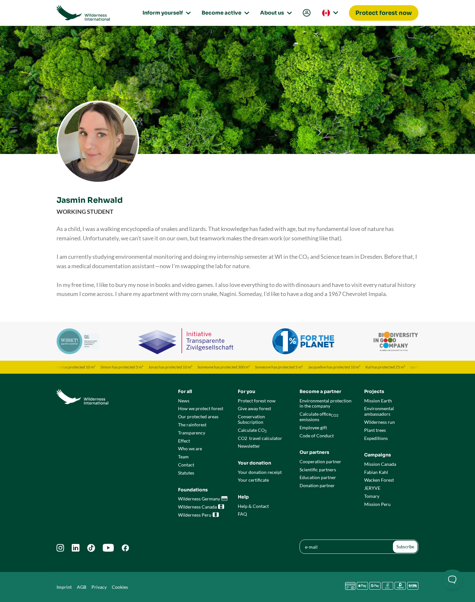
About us (275, 12)
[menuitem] (306, 13)
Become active (224, 12)
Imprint (64, 587)
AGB (81, 587)
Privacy (99, 587)
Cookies (120, 587)
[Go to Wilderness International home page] (83, 13)
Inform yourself (165, 12)
